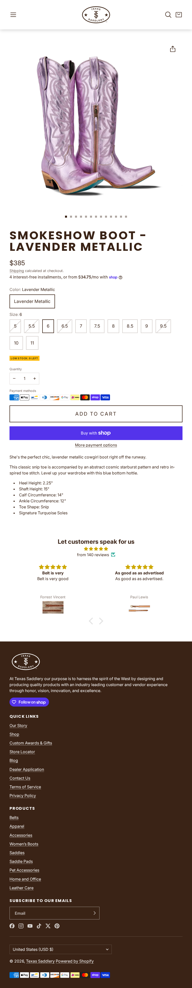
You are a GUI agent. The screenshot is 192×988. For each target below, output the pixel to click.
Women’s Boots (24, 843)
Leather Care (22, 887)
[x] (48, 925)
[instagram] (21, 925)
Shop (14, 734)
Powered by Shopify (75, 961)
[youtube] (30, 925)
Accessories (21, 835)
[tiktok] (39, 925)
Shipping (17, 271)
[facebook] (12, 925)
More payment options (96, 445)
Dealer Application (27, 769)
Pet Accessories (24, 870)
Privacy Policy (23, 795)
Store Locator (22, 751)
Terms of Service (25, 786)
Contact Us (20, 778)
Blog (14, 760)
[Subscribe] (95, 913)
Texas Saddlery (40, 961)
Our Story (18, 725)
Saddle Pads (21, 861)
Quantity (16, 369)
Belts (14, 817)
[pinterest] (57, 925)
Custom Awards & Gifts (31, 742)
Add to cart (96, 414)
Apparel (17, 826)
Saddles (17, 852)
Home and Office (25, 879)
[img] (96, 549)
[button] (13, 14)
